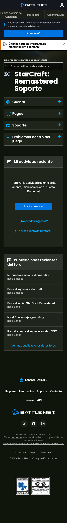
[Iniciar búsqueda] (6, 66)
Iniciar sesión (33, 33)
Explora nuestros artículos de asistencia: (25, 60)
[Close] (64, 45)
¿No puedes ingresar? (33, 221)
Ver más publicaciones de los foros (33, 345)
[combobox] (33, 66)
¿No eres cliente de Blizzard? (33, 230)
